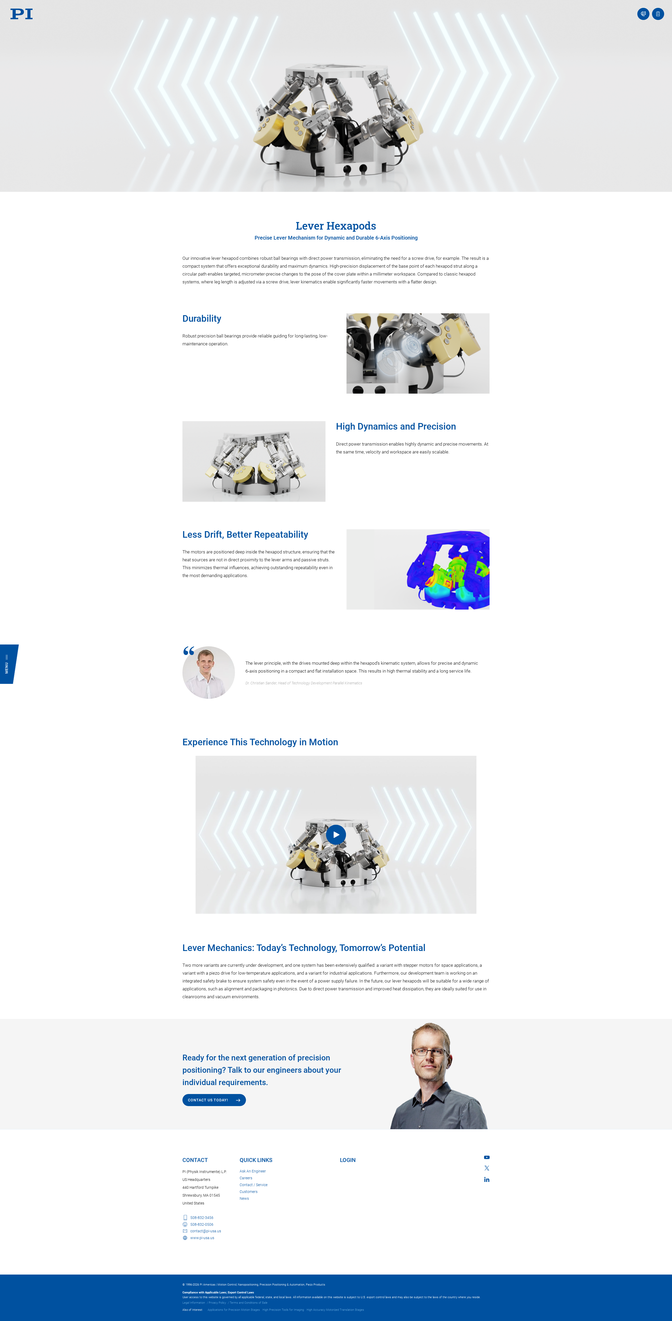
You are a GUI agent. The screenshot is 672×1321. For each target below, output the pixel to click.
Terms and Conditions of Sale (248, 1302)
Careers (246, 1178)
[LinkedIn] (486, 1179)
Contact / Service (253, 1185)
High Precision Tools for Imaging (283, 1310)
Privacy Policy (217, 1302)
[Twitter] (487, 1168)
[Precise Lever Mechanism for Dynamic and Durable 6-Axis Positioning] (336, 835)
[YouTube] (487, 1157)
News (244, 1198)
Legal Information (193, 1302)
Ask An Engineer (253, 1171)
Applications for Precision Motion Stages (234, 1310)
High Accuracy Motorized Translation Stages (335, 1310)
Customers (249, 1192)
